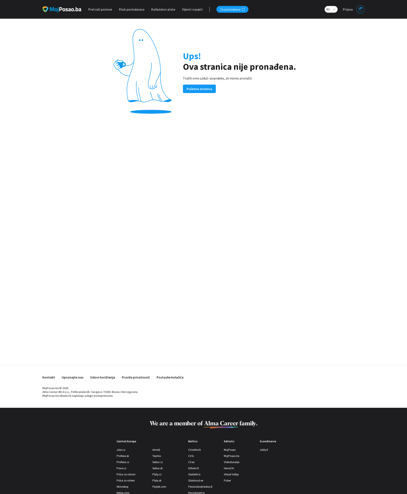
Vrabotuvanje (231, 462)
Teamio (156, 456)
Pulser (227, 480)
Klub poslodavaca (131, 9)
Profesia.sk (123, 456)
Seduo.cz (157, 462)
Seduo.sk (157, 468)
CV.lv (191, 456)
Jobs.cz (121, 450)
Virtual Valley (231, 474)
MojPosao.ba (231, 456)
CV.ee (191, 462)
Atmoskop (122, 486)
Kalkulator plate (163, 9)
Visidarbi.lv (194, 474)
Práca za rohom (126, 474)
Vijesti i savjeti (192, 9)
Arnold (156, 450)
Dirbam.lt (193, 468)
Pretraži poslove (100, 9)
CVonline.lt (194, 450)
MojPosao (230, 450)
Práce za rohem (126, 480)
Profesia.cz (123, 462)
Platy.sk (156, 480)
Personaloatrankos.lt (200, 486)
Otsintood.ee (195, 480)
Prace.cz (121, 468)
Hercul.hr (229, 468)
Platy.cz (157, 474)
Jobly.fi (264, 450)
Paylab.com (159, 486)
